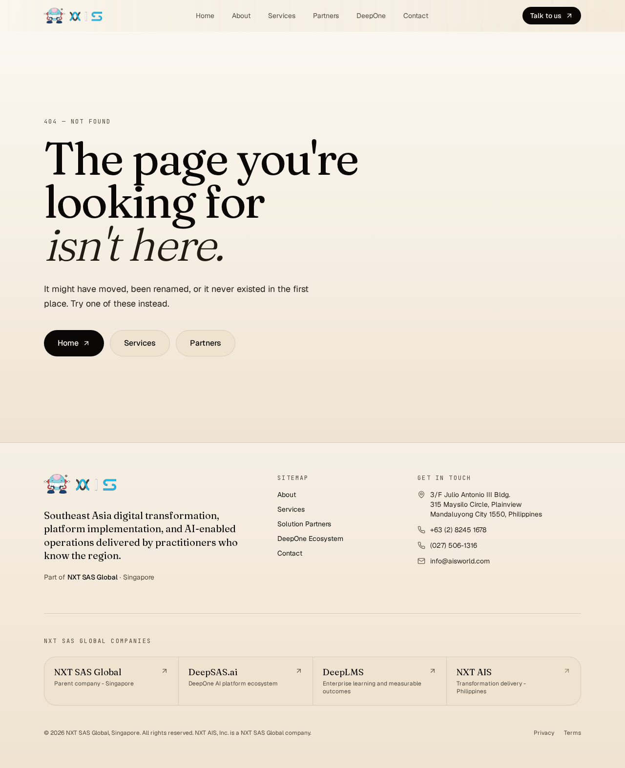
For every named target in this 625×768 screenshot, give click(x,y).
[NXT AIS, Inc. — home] (73, 15)
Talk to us (546, 15)
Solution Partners (304, 523)
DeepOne (371, 15)
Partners (326, 15)
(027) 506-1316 (453, 545)
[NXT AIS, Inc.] (80, 484)
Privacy (544, 733)
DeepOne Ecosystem (310, 538)
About (241, 15)
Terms (572, 733)
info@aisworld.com (460, 561)
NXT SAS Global (92, 577)
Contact (415, 15)
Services (281, 15)
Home (205, 15)
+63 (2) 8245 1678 (458, 529)
